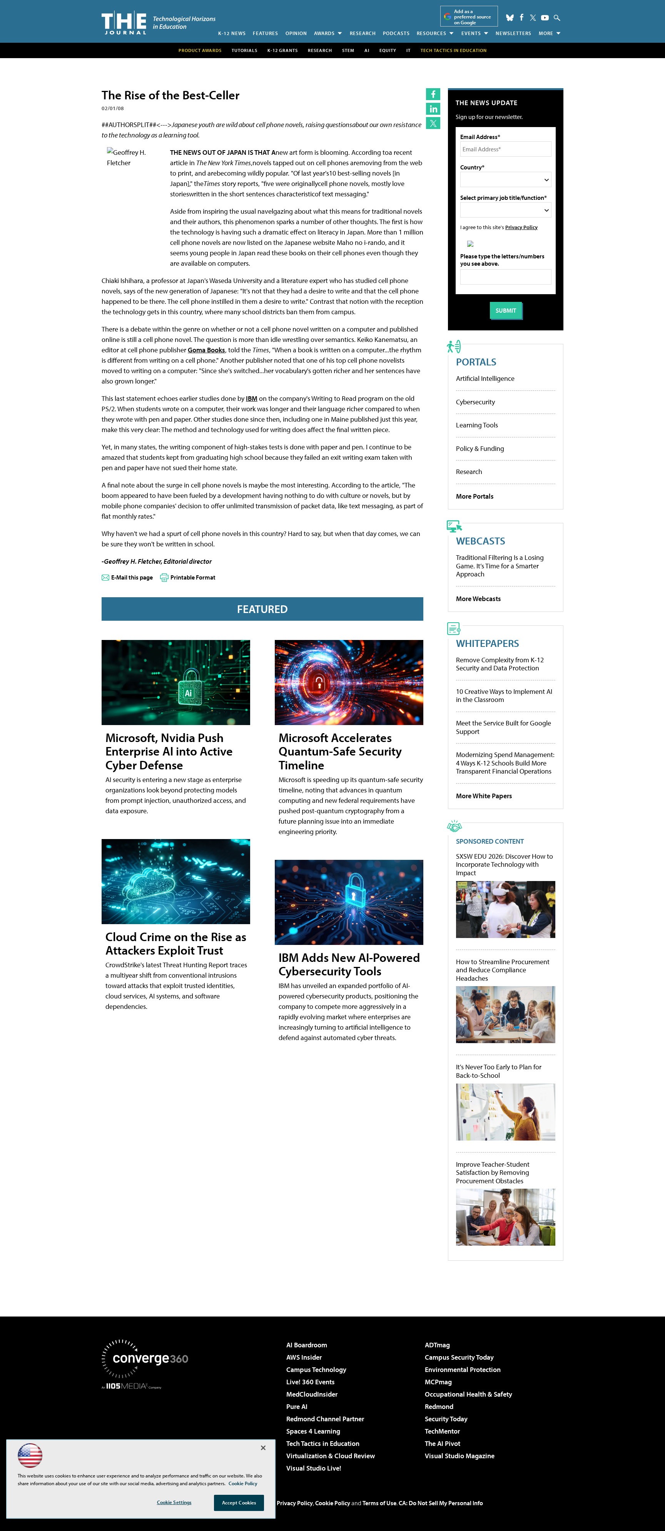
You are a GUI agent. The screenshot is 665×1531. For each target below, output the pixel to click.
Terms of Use (379, 1503)
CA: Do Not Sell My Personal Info (441, 1503)
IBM (251, 398)
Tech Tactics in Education (322, 1443)
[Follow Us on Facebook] (521, 17)
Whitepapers (487, 643)
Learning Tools (477, 424)
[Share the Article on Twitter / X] (433, 123)
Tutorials (244, 50)
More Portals (475, 496)
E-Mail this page (132, 577)
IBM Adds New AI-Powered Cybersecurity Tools (349, 964)
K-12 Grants (282, 50)
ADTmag (437, 1344)
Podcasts (396, 33)
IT (408, 50)
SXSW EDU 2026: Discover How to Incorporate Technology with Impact (504, 864)
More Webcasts (478, 598)
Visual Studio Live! (313, 1468)
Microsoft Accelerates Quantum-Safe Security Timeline (340, 751)
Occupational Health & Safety (468, 1394)
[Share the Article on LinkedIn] (433, 109)
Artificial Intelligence (485, 378)
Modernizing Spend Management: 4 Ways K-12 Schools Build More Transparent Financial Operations (505, 763)
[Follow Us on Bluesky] (510, 18)
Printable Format (193, 577)
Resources (431, 33)
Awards (324, 33)
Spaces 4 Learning (313, 1431)
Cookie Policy (332, 1503)
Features (265, 33)
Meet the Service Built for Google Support (503, 727)
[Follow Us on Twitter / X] (533, 18)
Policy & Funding (480, 448)
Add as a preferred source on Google (472, 16)
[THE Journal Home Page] (159, 22)
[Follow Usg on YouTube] (545, 18)
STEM (348, 50)
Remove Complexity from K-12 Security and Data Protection (500, 664)
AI (366, 50)
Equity (387, 50)
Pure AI (296, 1406)
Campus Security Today (459, 1357)
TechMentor (442, 1431)
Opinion (296, 33)
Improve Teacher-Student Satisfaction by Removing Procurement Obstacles (493, 1172)
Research (363, 33)
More (546, 33)
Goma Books (206, 349)
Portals (476, 361)
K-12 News (232, 33)
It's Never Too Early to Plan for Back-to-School (498, 1071)
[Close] (263, 1447)
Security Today (446, 1418)
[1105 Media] (148, 1428)
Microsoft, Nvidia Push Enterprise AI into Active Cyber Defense (169, 751)
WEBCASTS (480, 540)
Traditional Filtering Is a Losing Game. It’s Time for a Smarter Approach (500, 565)
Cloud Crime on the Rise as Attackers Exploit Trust (175, 943)
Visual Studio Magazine (460, 1455)
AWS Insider (304, 1357)
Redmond (439, 1406)
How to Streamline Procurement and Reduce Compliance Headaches (503, 970)
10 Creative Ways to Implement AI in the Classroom (504, 695)
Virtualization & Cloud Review (330, 1455)
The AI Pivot (442, 1443)
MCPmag (438, 1381)
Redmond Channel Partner (325, 1418)
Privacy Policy (521, 227)
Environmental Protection (463, 1369)
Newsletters (513, 33)
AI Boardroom (306, 1344)
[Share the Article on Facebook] (433, 94)
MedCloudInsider (312, 1394)
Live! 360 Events (310, 1381)
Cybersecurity (475, 401)
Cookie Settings (174, 1502)
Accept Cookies (239, 1502)
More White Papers (484, 795)
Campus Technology (316, 1369)
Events (471, 33)
